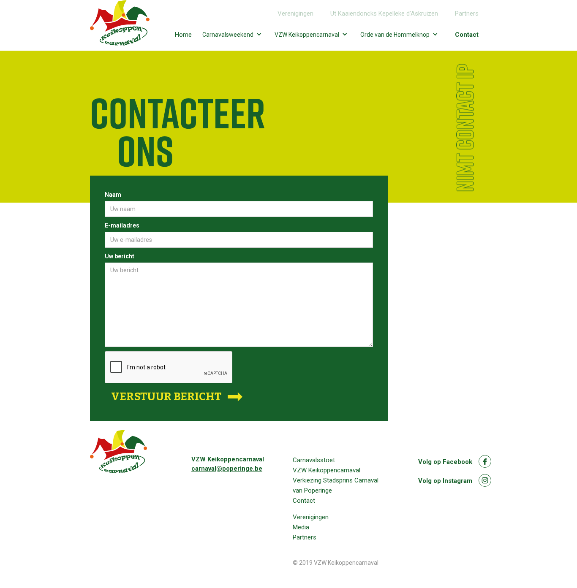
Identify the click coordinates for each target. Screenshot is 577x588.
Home (183, 34)
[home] (120, 25)
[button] (234, 34)
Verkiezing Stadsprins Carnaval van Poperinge (335, 485)
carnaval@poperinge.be (226, 468)
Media (301, 527)
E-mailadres (122, 225)
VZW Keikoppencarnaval (326, 470)
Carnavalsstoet (314, 460)
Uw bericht (119, 256)
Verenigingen (295, 13)
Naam (113, 194)
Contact (467, 34)
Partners (467, 13)
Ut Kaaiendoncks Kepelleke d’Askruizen (384, 13)
